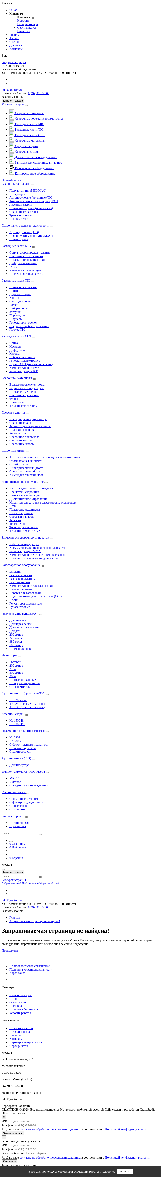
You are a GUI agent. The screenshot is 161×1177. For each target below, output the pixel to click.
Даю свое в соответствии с (78, 1129)
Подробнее (107, 1171)
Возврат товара (19, 1031)
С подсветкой (18, 805)
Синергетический (21, 686)
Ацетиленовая (19, 822)
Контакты (16, 1038)
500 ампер (16, 645)
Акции (14, 998)
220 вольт (15, 638)
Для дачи (15, 631)
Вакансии (16, 1035)
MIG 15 (14, 778)
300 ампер (16, 672)
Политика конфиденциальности (30, 969)
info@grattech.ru (12, 89)
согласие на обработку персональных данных (50, 1129)
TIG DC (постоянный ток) (27, 707)
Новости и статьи (21, 1028)
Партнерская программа (25, 1042)
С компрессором (20, 751)
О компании (17, 1002)
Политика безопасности (25, 1009)
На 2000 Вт (17, 724)
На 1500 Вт (17, 720)
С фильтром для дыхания (26, 802)
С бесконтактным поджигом (28, 744)
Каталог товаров (13, 104)
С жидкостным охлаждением (28, 785)
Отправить (9, 1161)
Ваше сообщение (13, 1153)
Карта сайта (17, 973)
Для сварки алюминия (24, 627)
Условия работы (20, 1013)
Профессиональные (22, 679)
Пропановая (17, 826)
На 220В (15, 737)
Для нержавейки (20, 624)
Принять (125, 1171)
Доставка (15, 1005)
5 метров (15, 781)
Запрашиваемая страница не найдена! (34, 921)
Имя (4, 1121)
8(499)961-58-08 (38, 93)
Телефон (7, 1125)
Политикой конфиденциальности (127, 1129)
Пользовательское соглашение (29, 966)
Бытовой (15, 662)
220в (12, 669)
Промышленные (20, 648)
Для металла (17, 620)
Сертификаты (18, 1046)
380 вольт (15, 641)
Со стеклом (17, 809)
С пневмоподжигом (22, 748)
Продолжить (10, 950)
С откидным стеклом (23, 798)
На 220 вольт (18, 700)
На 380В (15, 741)
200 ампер (16, 634)
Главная (14, 917)
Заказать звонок (12, 1133)
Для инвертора (19, 765)
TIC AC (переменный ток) (27, 703)
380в (12, 676)
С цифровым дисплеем (24, 683)
